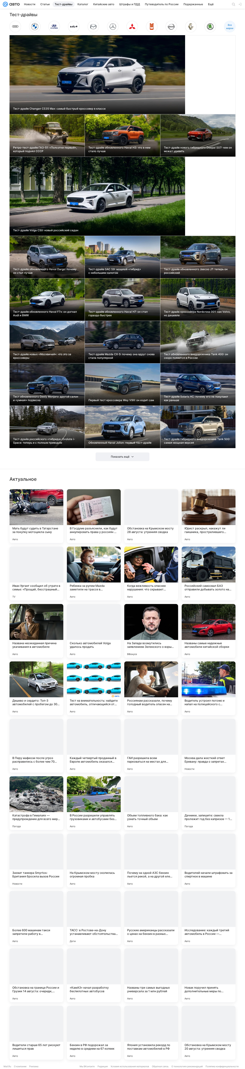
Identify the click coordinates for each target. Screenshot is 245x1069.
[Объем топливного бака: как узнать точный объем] (151, 803)
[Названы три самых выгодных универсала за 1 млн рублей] (151, 975)
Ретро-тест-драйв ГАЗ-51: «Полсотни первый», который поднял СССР (45, 149)
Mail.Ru (7, 1066)
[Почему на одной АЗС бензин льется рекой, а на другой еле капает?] (151, 860)
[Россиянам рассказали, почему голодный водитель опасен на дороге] (151, 688)
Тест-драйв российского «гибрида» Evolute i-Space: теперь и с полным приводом (44, 440)
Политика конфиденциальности (222, 1066)
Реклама (33, 1066)
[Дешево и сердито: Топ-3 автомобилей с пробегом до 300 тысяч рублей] (36, 688)
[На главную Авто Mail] (14, 4)
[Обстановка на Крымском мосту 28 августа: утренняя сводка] (151, 516)
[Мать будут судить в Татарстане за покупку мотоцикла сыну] (36, 516)
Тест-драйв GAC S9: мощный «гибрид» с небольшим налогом (114, 270)
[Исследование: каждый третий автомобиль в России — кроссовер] (208, 918)
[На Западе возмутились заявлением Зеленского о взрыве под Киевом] (151, 631)
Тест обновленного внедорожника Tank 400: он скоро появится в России (196, 356)
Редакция (103, 1066)
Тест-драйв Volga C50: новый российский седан (45, 230)
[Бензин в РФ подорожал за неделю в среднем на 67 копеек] (94, 1033)
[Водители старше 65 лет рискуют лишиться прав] (36, 1033)
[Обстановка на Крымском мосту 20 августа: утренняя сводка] (208, 1033)
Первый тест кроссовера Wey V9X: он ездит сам (121, 400)
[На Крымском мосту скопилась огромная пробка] (94, 860)
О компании (20, 1066)
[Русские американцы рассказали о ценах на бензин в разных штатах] (151, 918)
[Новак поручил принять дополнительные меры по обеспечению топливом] (208, 975)
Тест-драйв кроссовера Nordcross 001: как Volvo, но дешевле (197, 313)
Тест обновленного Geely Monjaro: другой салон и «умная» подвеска (45, 398)
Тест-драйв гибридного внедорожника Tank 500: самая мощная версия (197, 440)
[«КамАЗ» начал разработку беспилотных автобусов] (94, 975)
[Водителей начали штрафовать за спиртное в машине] (208, 860)
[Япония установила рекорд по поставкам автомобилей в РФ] (151, 1033)
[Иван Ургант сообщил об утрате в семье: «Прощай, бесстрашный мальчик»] (36, 573)
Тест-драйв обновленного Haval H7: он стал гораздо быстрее (118, 313)
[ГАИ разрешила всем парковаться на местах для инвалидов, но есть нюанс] (151, 746)
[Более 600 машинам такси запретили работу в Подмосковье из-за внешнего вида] (36, 918)
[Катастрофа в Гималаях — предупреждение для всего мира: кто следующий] (36, 803)
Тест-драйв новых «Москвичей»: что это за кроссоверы (42, 356)
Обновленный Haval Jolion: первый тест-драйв (119, 442)
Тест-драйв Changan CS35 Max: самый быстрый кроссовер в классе (59, 108)
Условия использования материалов (130, 1066)
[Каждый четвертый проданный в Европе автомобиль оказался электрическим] (94, 746)
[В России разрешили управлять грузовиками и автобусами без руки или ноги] (94, 803)
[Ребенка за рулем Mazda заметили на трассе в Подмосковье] (94, 573)
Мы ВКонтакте (87, 1066)
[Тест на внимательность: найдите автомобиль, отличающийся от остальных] (94, 688)
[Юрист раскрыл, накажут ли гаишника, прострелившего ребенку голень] (208, 516)
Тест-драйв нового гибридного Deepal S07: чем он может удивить (198, 149)
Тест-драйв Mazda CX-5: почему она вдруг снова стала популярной (121, 356)
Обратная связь (160, 1066)
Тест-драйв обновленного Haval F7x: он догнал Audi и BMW (45, 313)
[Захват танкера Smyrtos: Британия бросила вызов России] (36, 860)
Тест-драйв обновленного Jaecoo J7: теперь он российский (196, 270)
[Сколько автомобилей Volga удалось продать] (94, 631)
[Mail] (5, 4)
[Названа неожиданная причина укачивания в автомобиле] (36, 631)
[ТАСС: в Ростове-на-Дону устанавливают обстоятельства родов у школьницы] (94, 918)
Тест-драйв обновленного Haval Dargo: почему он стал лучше (45, 270)
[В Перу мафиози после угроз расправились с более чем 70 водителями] (36, 746)
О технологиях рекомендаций (187, 1066)
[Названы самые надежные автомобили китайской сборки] (208, 631)
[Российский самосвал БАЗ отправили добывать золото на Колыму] (208, 573)
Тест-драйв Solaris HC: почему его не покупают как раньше (196, 398)
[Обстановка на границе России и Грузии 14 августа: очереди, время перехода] (36, 975)
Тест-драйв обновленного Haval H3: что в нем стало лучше (119, 149)
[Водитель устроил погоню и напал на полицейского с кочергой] (208, 688)
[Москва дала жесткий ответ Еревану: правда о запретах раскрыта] (208, 746)
